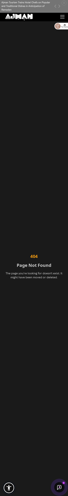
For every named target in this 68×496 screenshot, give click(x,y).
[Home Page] (19, 17)
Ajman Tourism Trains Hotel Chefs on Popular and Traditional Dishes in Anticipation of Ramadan (25, 6)
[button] (9, 488)
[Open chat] (59, 487)
